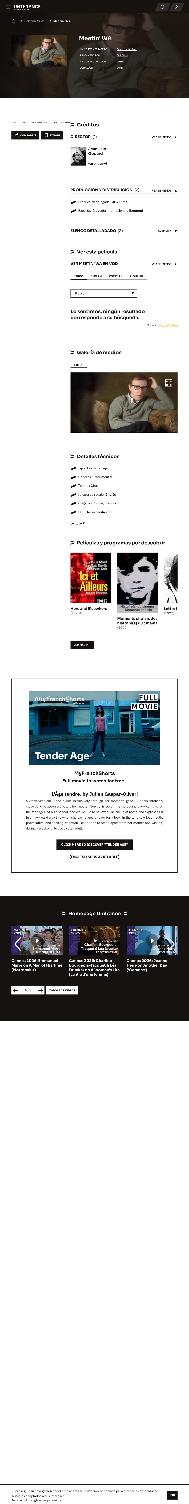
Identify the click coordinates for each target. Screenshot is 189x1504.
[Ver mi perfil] (177, 7)
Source (152, 325)
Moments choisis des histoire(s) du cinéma (137, 621)
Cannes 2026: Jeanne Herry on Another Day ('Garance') (89, 965)
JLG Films (122, 55)
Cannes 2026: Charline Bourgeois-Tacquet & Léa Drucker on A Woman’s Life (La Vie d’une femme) (36, 967)
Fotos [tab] (78, 365)
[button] (168, 383)
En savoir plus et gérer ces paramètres (37, 1500)
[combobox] (104, 293)
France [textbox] (79, 293)
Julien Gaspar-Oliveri (113, 794)
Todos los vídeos (62, 990)
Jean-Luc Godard (127, 49)
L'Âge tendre (65, 794)
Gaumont (136, 210)
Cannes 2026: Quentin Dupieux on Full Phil (148, 963)
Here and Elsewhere (89, 608)
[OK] (172, 1495)
